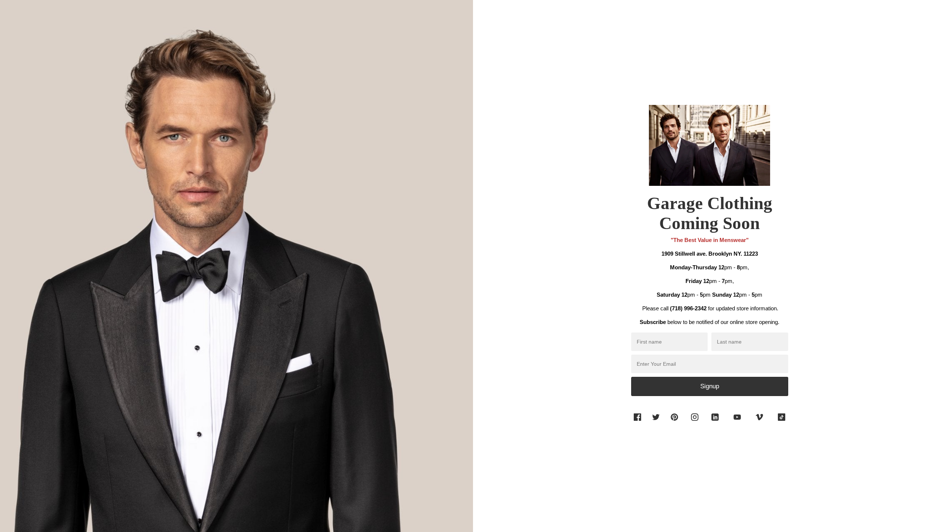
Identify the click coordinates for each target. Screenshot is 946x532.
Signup (709, 386)
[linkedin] (715, 422)
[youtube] (737, 422)
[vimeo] (759, 422)
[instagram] (694, 422)
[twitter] (654, 422)
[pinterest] (674, 422)
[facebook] (637, 422)
